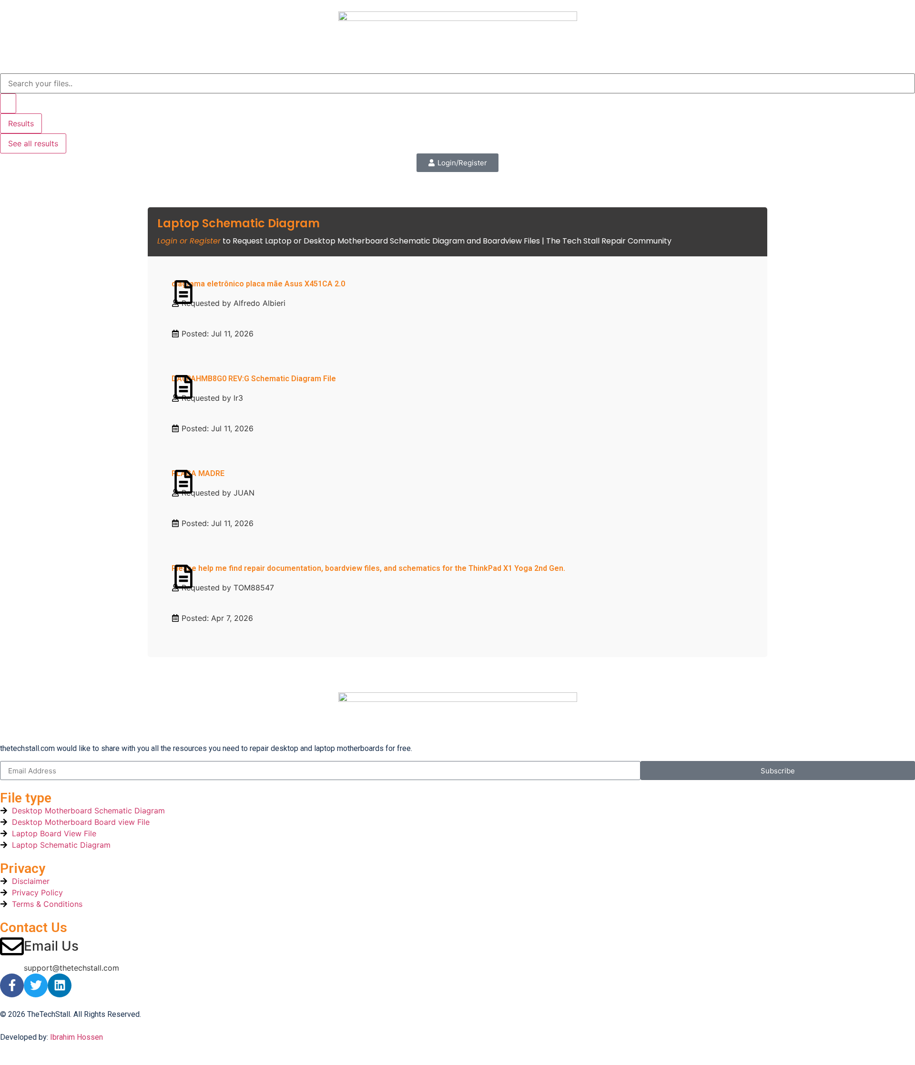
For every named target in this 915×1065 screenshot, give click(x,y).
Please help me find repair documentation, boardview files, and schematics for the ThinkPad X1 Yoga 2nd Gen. (368, 568)
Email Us (51, 946)
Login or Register (189, 240)
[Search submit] (8, 103)
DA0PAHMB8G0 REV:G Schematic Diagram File (254, 378)
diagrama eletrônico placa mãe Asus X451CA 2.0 (258, 283)
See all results (33, 143)
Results (21, 123)
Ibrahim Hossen (76, 1037)
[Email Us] (12, 946)
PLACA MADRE (198, 473)
